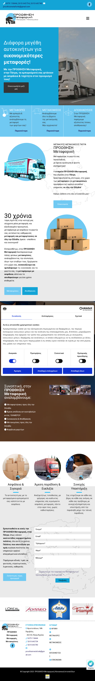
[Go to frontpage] (22, 18)
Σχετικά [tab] (78, 316)
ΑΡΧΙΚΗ (54, 629)
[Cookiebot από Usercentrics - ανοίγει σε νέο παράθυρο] (81, 309)
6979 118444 (11, 3)
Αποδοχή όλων (77, 371)
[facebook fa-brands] (89, 4)
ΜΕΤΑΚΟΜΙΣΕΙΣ (55, 642)
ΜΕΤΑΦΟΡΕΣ (54, 636)
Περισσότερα (21, 131)
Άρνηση (17, 371)
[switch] (35, 361)
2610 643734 (24, 3)
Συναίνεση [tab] (16, 316)
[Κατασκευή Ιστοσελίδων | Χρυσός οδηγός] (47, 677)
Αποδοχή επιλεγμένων (47, 371)
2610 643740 (36, 3)
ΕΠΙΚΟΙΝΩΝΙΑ (56, 660)
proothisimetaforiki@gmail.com (16, 6)
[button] (16, 87)
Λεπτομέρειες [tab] (47, 316)
